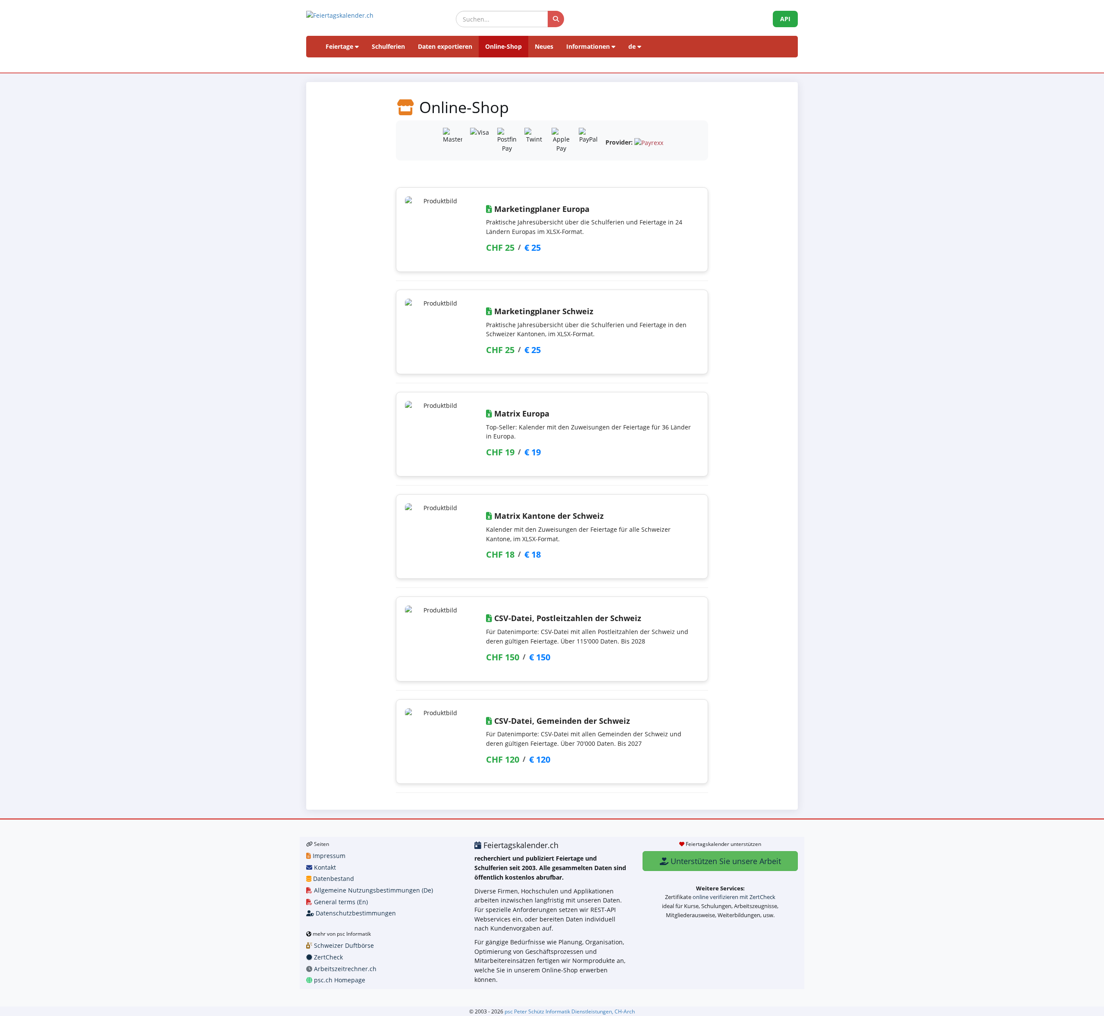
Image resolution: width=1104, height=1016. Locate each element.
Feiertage (340, 46)
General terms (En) (340, 902)
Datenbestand (332, 878)
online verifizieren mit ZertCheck (734, 897)
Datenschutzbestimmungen (355, 913)
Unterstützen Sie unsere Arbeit (724, 861)
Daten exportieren (445, 46)
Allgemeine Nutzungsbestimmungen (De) (372, 890)
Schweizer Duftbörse (343, 945)
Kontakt (324, 867)
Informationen (589, 46)
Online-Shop (503, 46)
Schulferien (388, 46)
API (785, 19)
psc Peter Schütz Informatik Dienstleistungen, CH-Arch (570, 1011)
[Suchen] (556, 19)
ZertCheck (327, 957)
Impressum (328, 856)
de (632, 46)
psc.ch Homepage (338, 980)
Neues (544, 46)
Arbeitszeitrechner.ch (344, 969)
